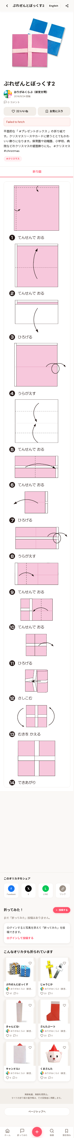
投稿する (63, 910)
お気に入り (56, 111)
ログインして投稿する (20, 938)
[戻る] (7, 5)
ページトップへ (37, 1111)
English (53, 5)
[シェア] (67, 5)
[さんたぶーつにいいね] (64, 1005)
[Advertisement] (37, 832)
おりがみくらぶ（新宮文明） (31, 92)
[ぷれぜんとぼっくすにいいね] (30, 963)
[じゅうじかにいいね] (64, 963)
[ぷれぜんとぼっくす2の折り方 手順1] (37, 484)
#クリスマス (13, 158)
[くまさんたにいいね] (64, 1047)
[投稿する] (37, 1132)
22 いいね (22, 111)
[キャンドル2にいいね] (30, 1047)
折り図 (37, 171)
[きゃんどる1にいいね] (30, 1005)
